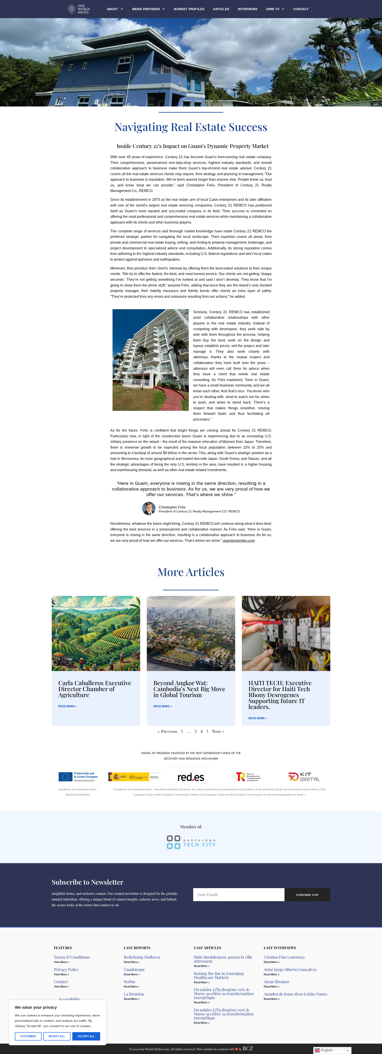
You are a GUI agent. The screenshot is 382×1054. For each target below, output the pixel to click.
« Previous (167, 731)
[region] (57, 1022)
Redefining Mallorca (142, 957)
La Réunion (134, 994)
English (326, 1050)
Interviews (247, 9)
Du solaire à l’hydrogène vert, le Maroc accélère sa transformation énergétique (224, 993)
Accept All (86, 1036)
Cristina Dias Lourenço (284, 957)
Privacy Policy (66, 969)
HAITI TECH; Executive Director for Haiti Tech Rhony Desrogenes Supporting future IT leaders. (280, 695)
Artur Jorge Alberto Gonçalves (290, 969)
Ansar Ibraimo (276, 981)
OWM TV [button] (272, 9)
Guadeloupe (134, 969)
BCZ (248, 1048)
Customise (28, 1036)
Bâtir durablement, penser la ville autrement (223, 959)
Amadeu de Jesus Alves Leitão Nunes (295, 994)
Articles (221, 9)
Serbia (129, 981)
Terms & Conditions (72, 957)
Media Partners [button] (146, 9)
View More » (61, 962)
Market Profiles (189, 9)
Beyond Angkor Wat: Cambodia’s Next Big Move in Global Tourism (189, 689)
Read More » (67, 706)
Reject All (57, 1036)
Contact (301, 9)
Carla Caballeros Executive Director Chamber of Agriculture (94, 689)
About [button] (112, 9)
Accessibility (69, 999)
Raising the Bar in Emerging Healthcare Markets (219, 975)
